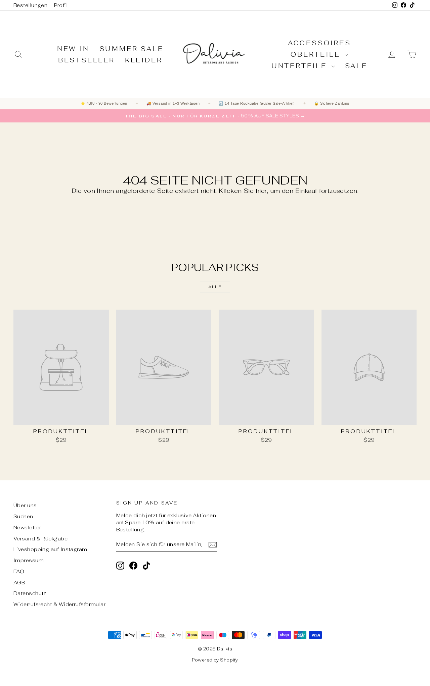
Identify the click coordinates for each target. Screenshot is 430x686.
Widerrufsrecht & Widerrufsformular (59, 604)
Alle (215, 286)
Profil (61, 5)
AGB (19, 582)
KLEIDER (144, 60)
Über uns (25, 505)
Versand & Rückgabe (40, 538)
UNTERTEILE (300, 66)
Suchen (23, 516)
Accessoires (319, 43)
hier (261, 191)
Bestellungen (30, 5)
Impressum (28, 560)
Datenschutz (29, 593)
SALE (356, 66)
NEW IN (73, 49)
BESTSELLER (86, 60)
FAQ (18, 571)
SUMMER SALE (131, 49)
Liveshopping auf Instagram (50, 549)
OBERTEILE (317, 54)
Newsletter (27, 527)
